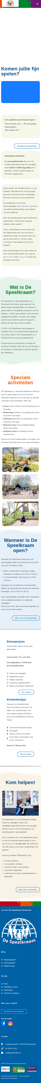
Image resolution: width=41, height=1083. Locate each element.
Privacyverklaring (24, 1076)
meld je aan (10, 844)
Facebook (10, 257)
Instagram (22, 257)
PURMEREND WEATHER (20, 92)
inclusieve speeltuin (29, 206)
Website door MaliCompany (9, 1078)
